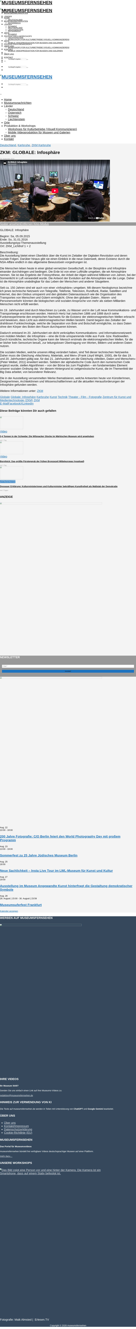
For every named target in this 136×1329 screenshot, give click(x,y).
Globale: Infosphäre (23, 397)
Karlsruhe (24, 145)
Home (7, 18)
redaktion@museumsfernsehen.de (16, 1095)
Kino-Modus (41, 224)
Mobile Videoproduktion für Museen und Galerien (35, 43)
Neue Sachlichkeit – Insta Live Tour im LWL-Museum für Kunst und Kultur (56, 870)
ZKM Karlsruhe (41, 145)
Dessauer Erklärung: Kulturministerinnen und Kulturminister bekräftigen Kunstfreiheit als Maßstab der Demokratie (58, 486)
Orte (6, 33)
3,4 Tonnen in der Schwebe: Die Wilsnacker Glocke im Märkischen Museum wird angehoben (47, 436)
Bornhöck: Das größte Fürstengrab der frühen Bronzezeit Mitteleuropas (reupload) (42, 461)
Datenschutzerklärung (18, 1129)
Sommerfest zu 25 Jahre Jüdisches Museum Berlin (38, 855)
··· (5, 61)
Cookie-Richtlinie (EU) (18, 1132)
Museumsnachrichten (16, 13)
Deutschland (15, 28)
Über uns (9, 54)
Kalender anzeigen (9, 911)
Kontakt (8, 57)
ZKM (40, 390)
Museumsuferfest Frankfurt (21, 905)
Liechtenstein (15, 38)
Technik (63, 397)
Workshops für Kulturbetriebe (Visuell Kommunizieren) (38, 39)
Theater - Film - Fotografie (85, 397)
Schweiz (12, 34)
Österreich (14, 23)
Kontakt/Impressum (16, 1126)
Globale (5, 397)
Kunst (53, 397)
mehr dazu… (6, 1156)
